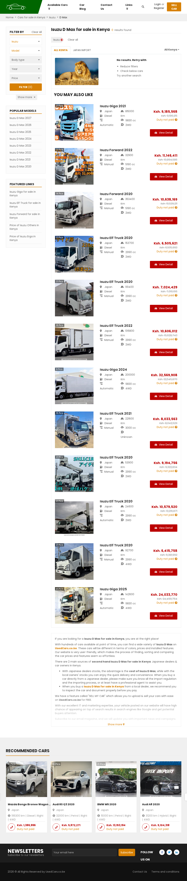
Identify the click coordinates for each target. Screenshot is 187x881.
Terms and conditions (165, 871)
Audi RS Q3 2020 (64, 804)
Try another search (129, 75)
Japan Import (82, 50)
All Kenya (61, 50)
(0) (25, 87)
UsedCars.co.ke (66, 648)
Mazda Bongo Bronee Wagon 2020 (32, 804)
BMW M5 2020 (106, 804)
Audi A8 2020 (151, 804)
